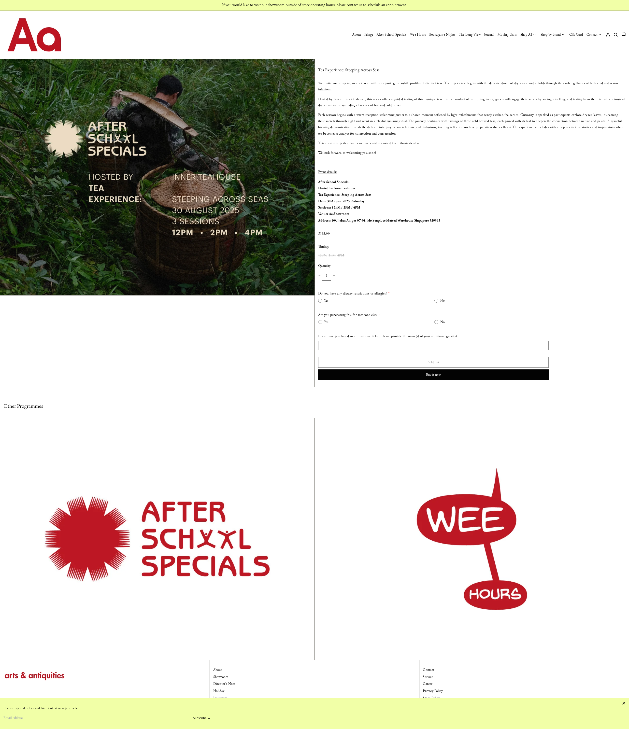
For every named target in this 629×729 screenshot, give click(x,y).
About (217, 670)
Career (427, 684)
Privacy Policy (433, 691)
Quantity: (325, 266)
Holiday (218, 691)
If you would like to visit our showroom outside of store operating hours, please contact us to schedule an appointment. (314, 5)
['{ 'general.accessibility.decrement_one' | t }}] (319, 276)
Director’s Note (224, 684)
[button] (623, 35)
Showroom (221, 677)
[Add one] (334, 276)
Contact (428, 670)
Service (428, 677)
